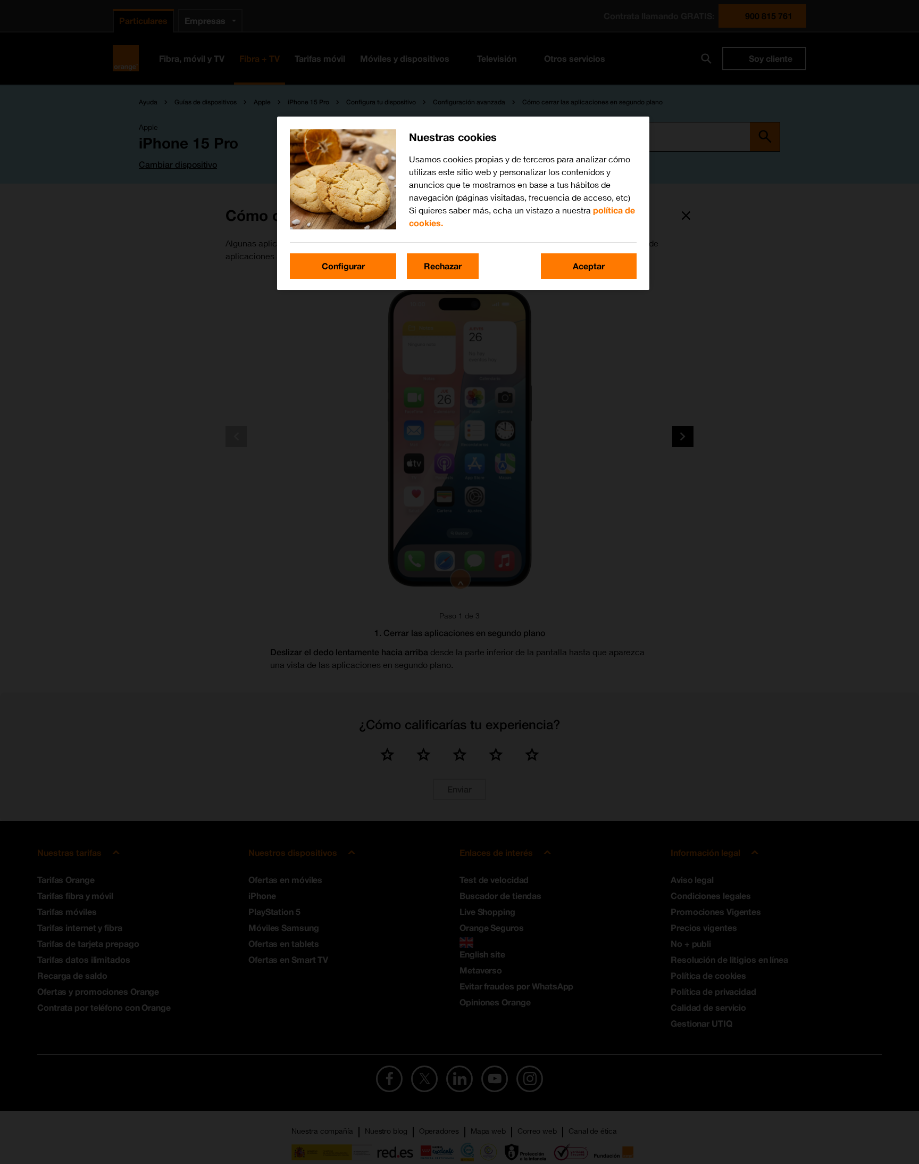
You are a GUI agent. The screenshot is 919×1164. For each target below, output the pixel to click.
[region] (463, 203)
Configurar (343, 265)
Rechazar (443, 265)
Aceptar (589, 265)
